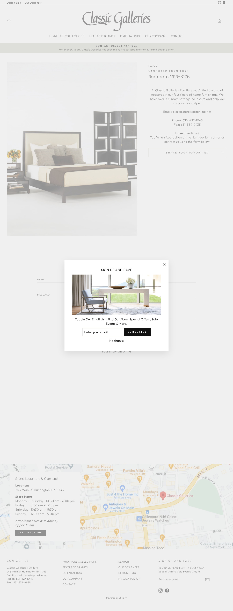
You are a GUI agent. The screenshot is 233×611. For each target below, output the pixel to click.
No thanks (116, 341)
